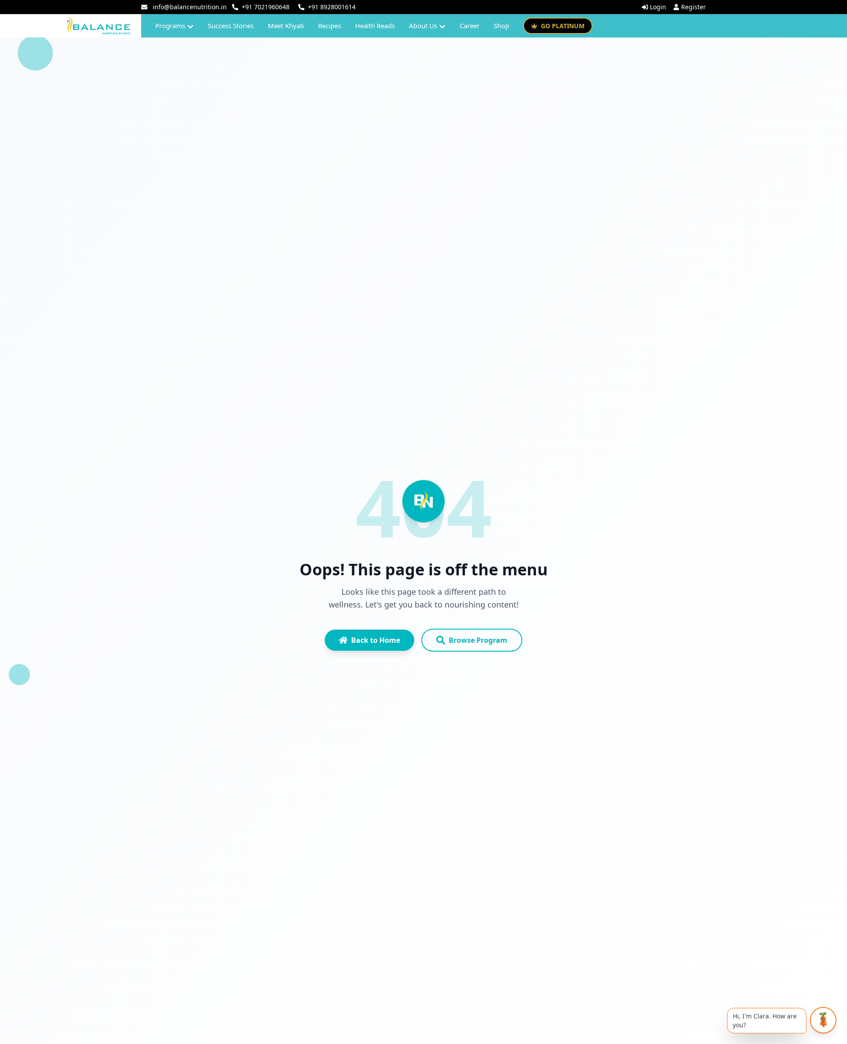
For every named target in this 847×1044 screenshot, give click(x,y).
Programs (170, 25)
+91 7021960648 (265, 7)
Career (470, 25)
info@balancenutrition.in (190, 7)
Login (658, 7)
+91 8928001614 (332, 7)
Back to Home (375, 640)
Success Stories (231, 25)
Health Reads (375, 25)
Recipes (329, 25)
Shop (501, 25)
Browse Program (478, 640)
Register (693, 7)
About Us (423, 25)
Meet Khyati (286, 25)
